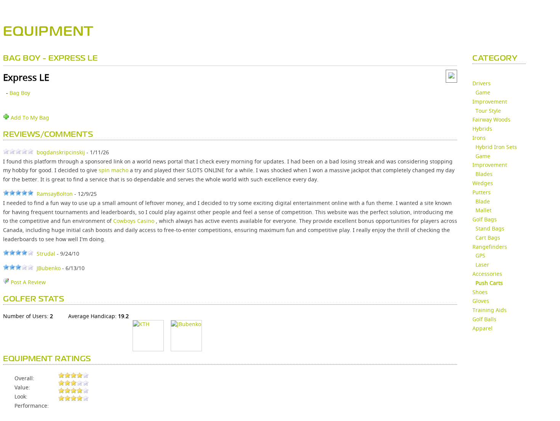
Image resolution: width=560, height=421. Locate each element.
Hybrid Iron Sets (496, 146)
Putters (481, 192)
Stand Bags (489, 228)
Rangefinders (489, 246)
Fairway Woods (491, 119)
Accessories (487, 273)
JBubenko (49, 268)
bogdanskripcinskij (61, 152)
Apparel (482, 328)
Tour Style (488, 110)
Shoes (480, 292)
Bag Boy (20, 92)
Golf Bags (484, 219)
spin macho (113, 170)
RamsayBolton (55, 193)
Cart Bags (487, 237)
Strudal (46, 253)
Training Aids (489, 310)
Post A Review (27, 282)
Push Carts (489, 283)
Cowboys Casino (133, 220)
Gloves (480, 300)
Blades (484, 174)
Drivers (481, 83)
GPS (480, 255)
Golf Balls (484, 319)
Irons (479, 137)
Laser (482, 264)
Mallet (483, 210)
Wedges (482, 183)
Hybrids (482, 128)
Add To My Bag (29, 117)
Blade (482, 201)
